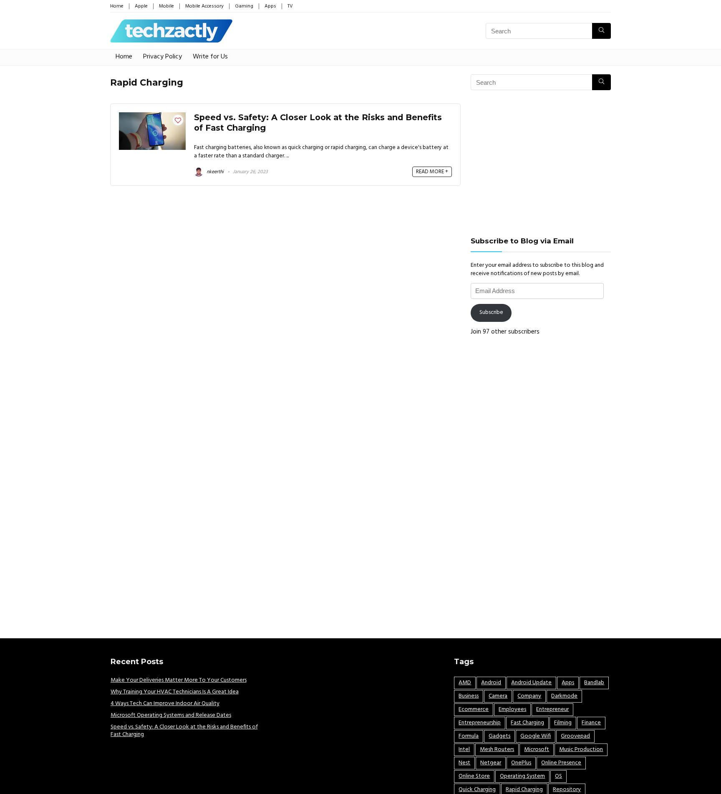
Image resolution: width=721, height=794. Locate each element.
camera (498, 696)
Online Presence (561, 763)
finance (591, 723)
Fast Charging (527, 723)
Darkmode (564, 696)
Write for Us (210, 56)
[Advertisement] (541, 163)
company (529, 696)
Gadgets (499, 736)
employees (512, 709)
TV (290, 6)
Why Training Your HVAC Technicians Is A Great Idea (175, 692)
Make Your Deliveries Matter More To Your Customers (179, 680)
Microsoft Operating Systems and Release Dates (171, 715)
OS (558, 776)
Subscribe (491, 312)
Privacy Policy (162, 56)
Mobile (166, 6)
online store (474, 776)
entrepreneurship (480, 723)
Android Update (531, 683)
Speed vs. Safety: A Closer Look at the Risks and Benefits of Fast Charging (184, 730)
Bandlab (594, 683)
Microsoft (536, 749)
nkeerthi (214, 172)
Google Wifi (535, 736)
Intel (464, 749)
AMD (465, 683)
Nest (464, 763)
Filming (563, 723)
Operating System (522, 776)
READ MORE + (432, 171)
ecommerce (474, 709)
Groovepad (575, 736)
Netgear (490, 763)
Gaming (244, 6)
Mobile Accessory (204, 6)
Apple (141, 6)
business (469, 696)
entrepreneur (552, 709)
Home (117, 6)
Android (491, 683)
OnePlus (521, 763)
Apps (270, 6)
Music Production (581, 749)
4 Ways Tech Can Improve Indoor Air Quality (165, 703)
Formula (469, 736)
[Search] (601, 31)
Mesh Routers (497, 749)
